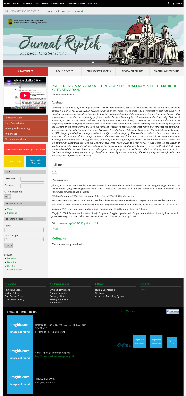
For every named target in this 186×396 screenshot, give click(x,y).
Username (10, 178)
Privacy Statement (59, 299)
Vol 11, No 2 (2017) (64, 11)
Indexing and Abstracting (17, 128)
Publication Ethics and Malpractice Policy (25, 149)
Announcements (76, 3)
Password (9, 184)
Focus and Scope (13, 289)
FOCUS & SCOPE (64, 71)
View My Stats (128, 310)
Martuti (79, 11)
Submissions (57, 3)
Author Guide (14, 161)
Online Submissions (60, 289)
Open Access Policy (14, 123)
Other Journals (14, 269)
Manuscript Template (36, 162)
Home (7, 3)
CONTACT (92, 3)
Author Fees (11, 133)
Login (177, 3)
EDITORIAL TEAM (31, 3)
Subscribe (12, 212)
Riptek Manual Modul (15, 139)
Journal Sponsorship (105, 289)
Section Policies (12, 292)
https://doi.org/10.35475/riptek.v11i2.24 (77, 223)
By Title (11, 265)
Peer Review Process (15, 296)
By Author (12, 262)
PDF (54, 171)
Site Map (99, 292)
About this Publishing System (109, 296)
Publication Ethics (13, 117)
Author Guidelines (59, 292)
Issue (44, 3)
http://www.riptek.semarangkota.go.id (54, 356)
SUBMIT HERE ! (25, 71)
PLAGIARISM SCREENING (166, 71)
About (16, 3)
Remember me (14, 191)
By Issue (11, 258)
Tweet (55, 228)
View (9, 209)
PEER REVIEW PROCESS (99, 71)
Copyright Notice (58, 296)
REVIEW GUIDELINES (132, 71)
